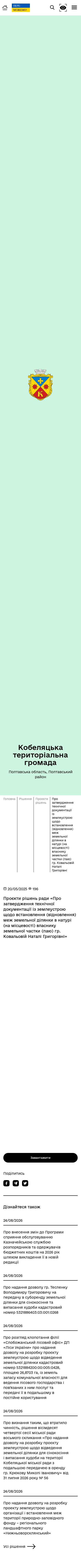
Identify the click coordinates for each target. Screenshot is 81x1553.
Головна (9, 799)
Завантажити (40, 1157)
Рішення (25, 799)
